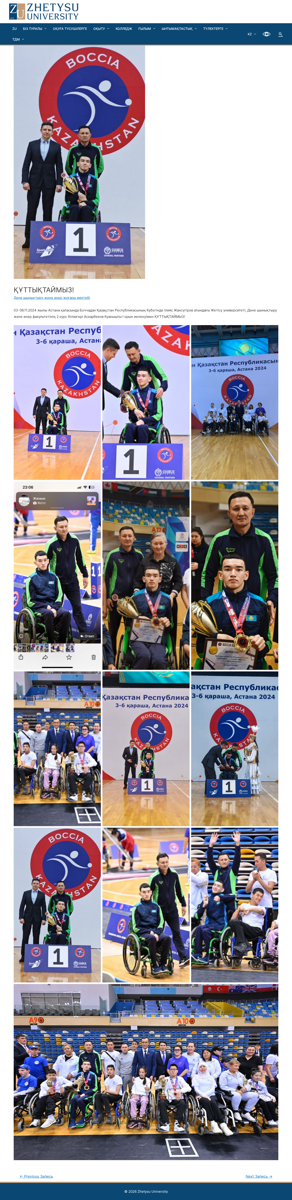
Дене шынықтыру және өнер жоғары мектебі (52, 298)
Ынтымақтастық (177, 29)
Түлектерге (213, 29)
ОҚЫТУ (99, 29)
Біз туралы (32, 29)
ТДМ (16, 39)
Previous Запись (36, 1176)
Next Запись (259, 1176)
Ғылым (144, 29)
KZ (250, 34)
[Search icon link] (280, 34)
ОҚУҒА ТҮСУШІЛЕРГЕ (70, 29)
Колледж (124, 29)
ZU (14, 29)
